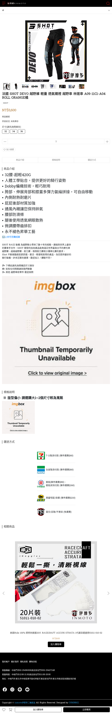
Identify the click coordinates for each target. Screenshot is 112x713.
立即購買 (86, 709)
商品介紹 (20, 160)
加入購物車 (38, 709)
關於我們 (15, 661)
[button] (108, 593)
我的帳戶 (6, 661)
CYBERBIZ (74, 702)
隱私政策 (24, 661)
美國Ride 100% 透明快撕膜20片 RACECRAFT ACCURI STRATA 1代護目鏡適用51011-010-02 (56, 633)
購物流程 (33, 661)
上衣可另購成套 (12, 237)
